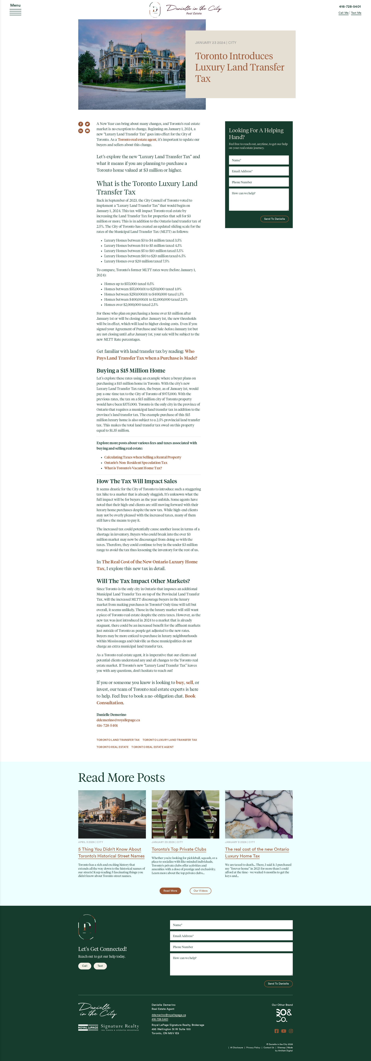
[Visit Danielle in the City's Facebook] (276, 1031)
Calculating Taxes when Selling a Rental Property (143, 457)
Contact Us (269, 1048)
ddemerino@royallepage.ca (118, 720)
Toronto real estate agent (137, 140)
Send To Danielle (274, 218)
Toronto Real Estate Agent (152, 747)
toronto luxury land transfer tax (170, 739)
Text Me (356, 12)
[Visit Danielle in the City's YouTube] (283, 1031)
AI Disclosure (236, 1048)
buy (180, 682)
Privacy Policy (253, 1048)
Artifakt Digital (285, 1051)
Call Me (344, 12)
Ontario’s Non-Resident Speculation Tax (135, 463)
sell (189, 682)
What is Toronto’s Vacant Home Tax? (133, 468)
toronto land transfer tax (118, 739)
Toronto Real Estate (112, 747)
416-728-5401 (350, 6)
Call (84, 965)
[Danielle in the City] (185, 9)
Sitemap (281, 1048)
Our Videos (201, 890)
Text (100, 965)
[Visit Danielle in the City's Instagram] (291, 1031)
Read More (170, 890)
